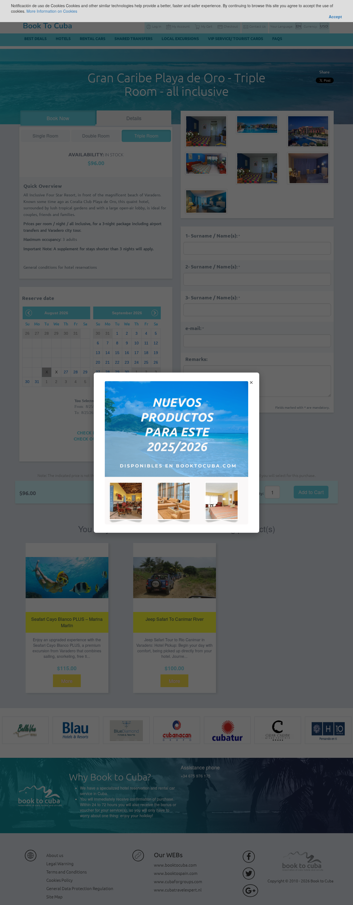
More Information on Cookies (51, 11)
